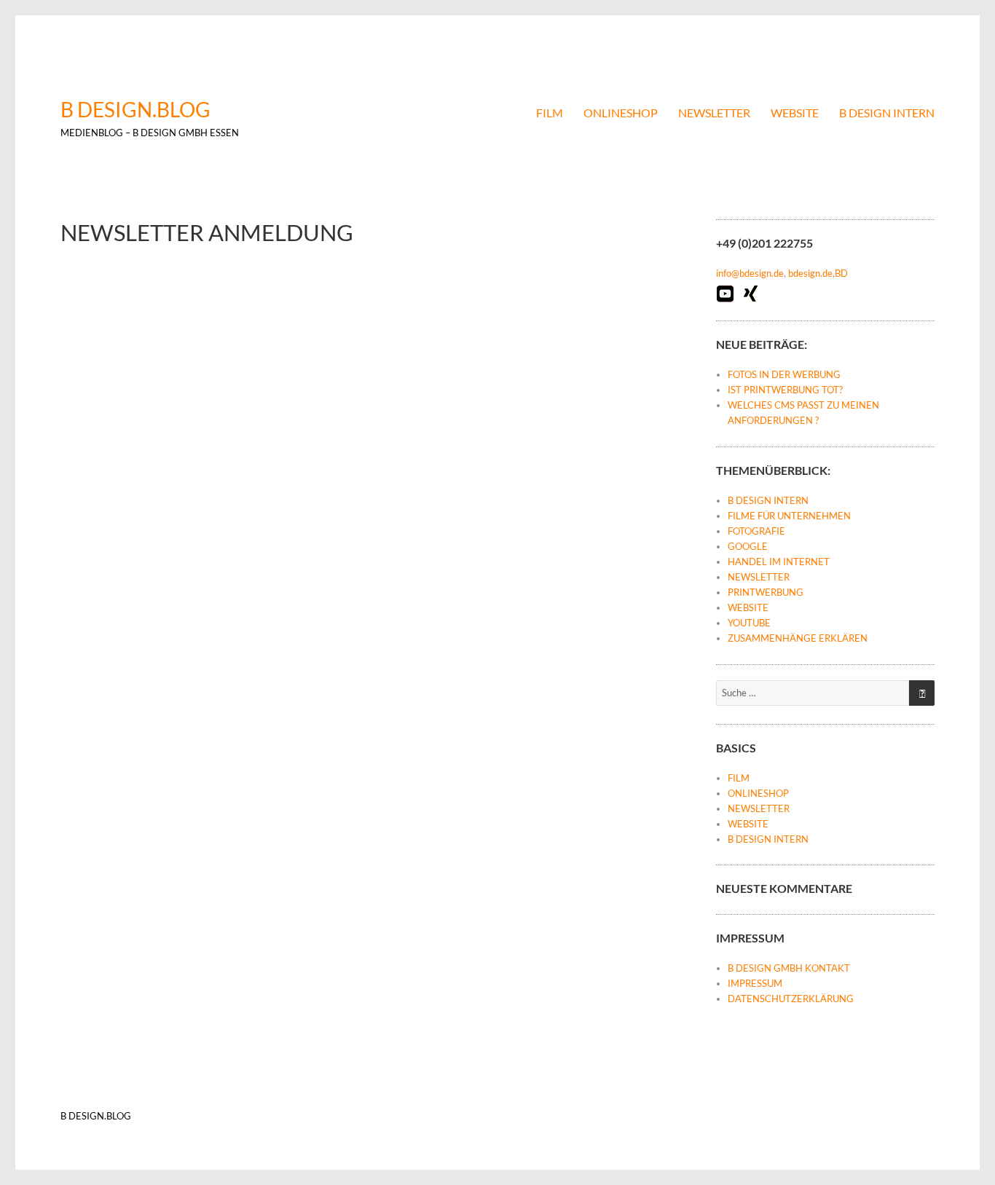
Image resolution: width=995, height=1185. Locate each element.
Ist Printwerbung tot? (785, 389)
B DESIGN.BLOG (135, 109)
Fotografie (756, 531)
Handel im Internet (779, 561)
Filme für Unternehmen (789, 515)
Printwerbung (765, 592)
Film (549, 112)
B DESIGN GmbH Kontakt (789, 968)
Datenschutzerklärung (791, 998)
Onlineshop (620, 112)
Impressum (755, 983)
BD (841, 273)
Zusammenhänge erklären (798, 638)
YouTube (749, 623)
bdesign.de (810, 273)
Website (795, 112)
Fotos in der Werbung (784, 374)
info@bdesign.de (750, 273)
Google (748, 546)
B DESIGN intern (887, 112)
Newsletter (714, 112)
